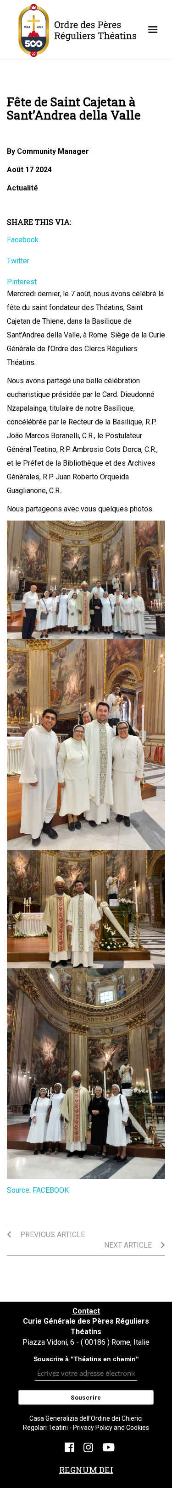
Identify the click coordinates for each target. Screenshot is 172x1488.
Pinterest (22, 281)
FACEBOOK (51, 1190)
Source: (20, 1190)
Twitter (18, 260)
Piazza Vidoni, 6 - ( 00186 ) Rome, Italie (86, 1342)
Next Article (129, 1245)
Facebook (23, 239)
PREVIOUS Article (51, 1234)
